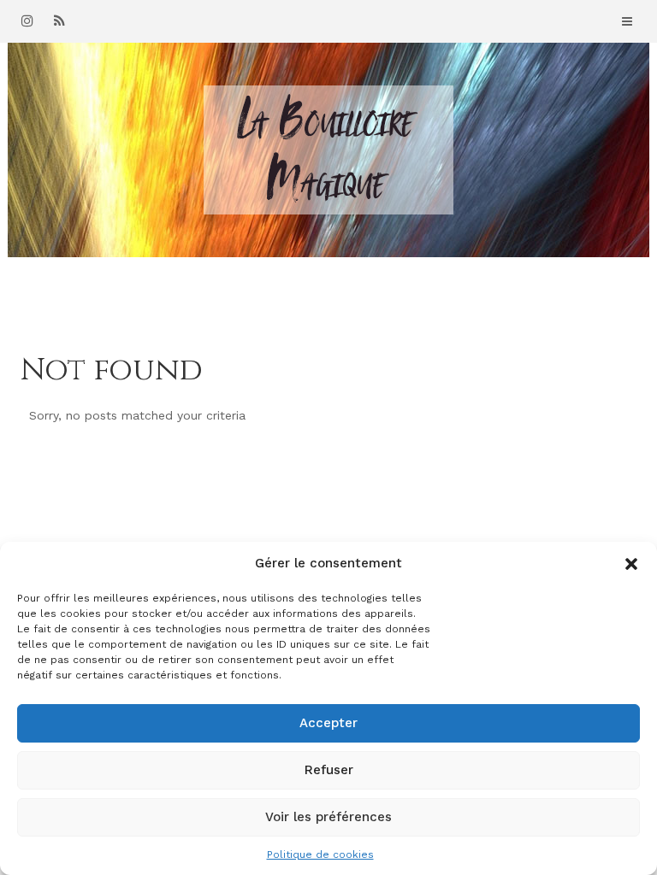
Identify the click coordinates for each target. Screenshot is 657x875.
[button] (631, 564)
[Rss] (59, 20)
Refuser (329, 770)
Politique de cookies (320, 854)
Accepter (328, 723)
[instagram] (27, 20)
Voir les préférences (328, 817)
